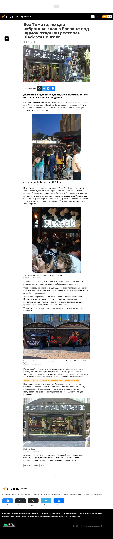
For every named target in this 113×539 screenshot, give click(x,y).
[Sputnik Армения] (11, 18)
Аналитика (56, 495)
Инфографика (76, 495)
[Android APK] (9, 524)
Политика (38, 495)
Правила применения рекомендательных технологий (47, 517)
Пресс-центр (96, 495)
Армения (36, 465)
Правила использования (21, 514)
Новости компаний (70, 514)
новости (6, 495)
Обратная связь (75, 517)
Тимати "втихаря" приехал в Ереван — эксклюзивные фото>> (51, 380)
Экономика (26, 495)
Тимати (43, 465)
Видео (86, 495)
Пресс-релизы (55, 514)
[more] (7, 38)
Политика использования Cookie (14, 517)
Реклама (45, 514)
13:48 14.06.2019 (29, 42)
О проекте (6, 514)
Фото (65, 495)
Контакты (35, 514)
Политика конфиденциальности (91, 514)
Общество (27, 465)
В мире (47, 495)
